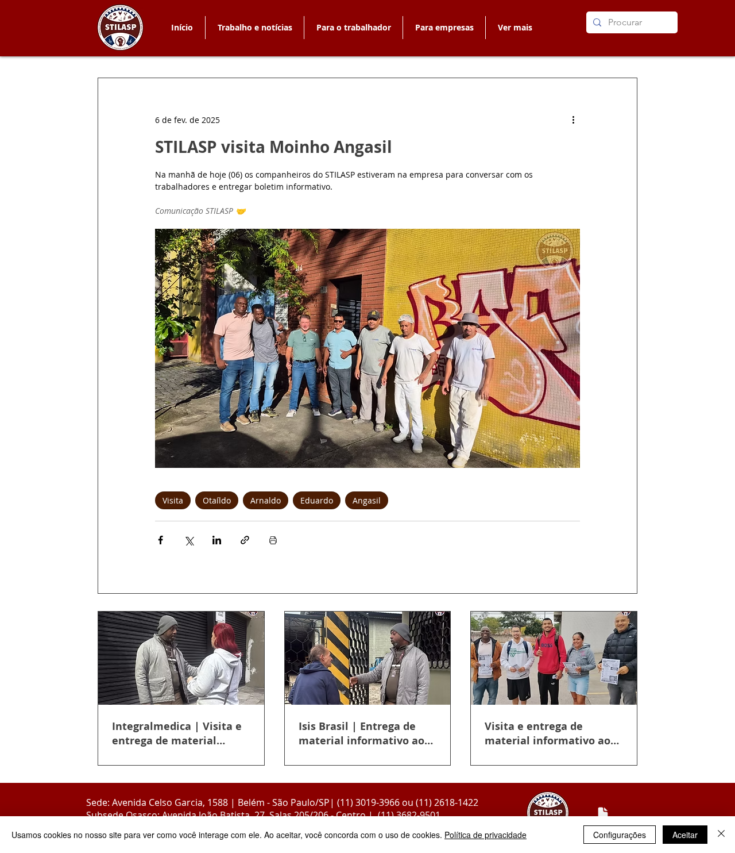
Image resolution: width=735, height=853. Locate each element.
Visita (173, 500)
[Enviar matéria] (602, 813)
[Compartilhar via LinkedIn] (216, 540)
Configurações (619, 834)
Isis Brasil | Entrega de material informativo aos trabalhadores (364, 733)
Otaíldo (217, 500)
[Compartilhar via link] (244, 540)
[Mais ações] (573, 119)
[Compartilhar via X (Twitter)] (188, 540)
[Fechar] (721, 834)
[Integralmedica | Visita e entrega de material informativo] (181, 658)
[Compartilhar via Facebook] (160, 540)
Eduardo (316, 500)
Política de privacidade (485, 834)
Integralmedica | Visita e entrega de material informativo (177, 733)
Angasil (367, 500)
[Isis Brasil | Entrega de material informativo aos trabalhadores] (368, 658)
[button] (353, 27)
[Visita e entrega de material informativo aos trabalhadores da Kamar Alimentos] (554, 658)
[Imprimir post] (273, 540)
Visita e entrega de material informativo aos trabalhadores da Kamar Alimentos (550, 733)
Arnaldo (265, 500)
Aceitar (685, 834)
